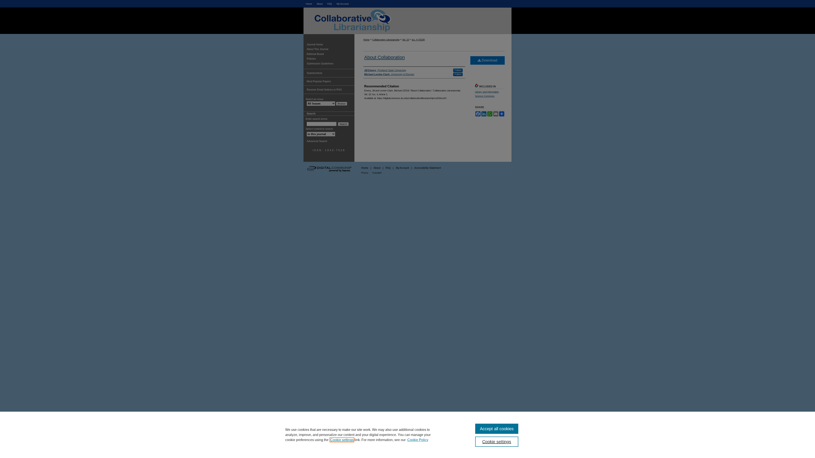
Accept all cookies (497, 428)
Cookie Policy (417, 440)
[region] (407, 434)
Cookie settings (342, 440)
